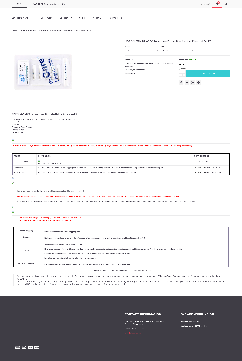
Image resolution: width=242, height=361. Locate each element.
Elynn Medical (20, 17)
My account (205, 4)
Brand (127, 46)
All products (139, 63)
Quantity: (182, 69)
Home (14, 31)
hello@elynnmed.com (133, 333)
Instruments (154, 63)
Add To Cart (207, 74)
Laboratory (66, 18)
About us (98, 18)
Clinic (82, 18)
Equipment (46, 18)
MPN (162, 46)
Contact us (116, 18)
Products (23, 31)
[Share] (181, 82)
